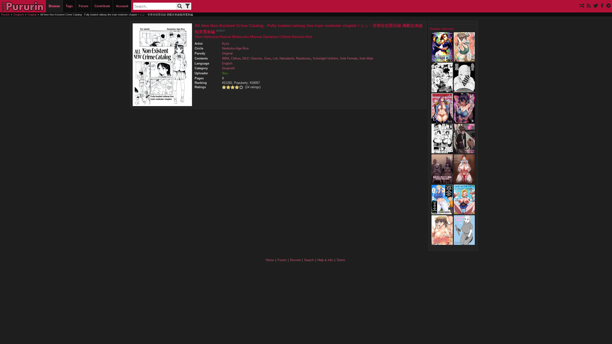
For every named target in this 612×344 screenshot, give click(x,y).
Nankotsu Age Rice (235, 48)
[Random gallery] (581, 6)
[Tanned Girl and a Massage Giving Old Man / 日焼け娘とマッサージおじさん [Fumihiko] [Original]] (442, 89)
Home (270, 260)
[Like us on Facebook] (602, 6)
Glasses (256, 58)
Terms (341, 260)
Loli (275, 58)
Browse (54, 6)
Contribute (102, 6)
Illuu (225, 73)
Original (227, 53)
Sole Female (348, 58)
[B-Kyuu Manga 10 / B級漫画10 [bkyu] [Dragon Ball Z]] (442, 212)
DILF (245, 58)
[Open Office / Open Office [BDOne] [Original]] (464, 151)
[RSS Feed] (589, 6)
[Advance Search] (187, 6)
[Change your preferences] (608, 6)
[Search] (180, 6)
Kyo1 (225, 43)
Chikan (235, 58)
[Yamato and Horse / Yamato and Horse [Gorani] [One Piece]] (464, 181)
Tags (69, 6)
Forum (83, 6)
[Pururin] (23, 6)
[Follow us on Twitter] (595, 6)
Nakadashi (286, 58)
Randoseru (303, 58)
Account (122, 6)
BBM (225, 58)
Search (309, 260)
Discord (295, 260)
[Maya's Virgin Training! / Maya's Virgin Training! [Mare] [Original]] (464, 242)
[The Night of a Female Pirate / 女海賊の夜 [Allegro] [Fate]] (442, 120)
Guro (267, 58)
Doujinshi (228, 68)
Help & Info (325, 260)
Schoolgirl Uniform (325, 58)
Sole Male (366, 58)
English (227, 63)
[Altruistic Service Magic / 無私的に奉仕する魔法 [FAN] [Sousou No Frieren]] (442, 181)
